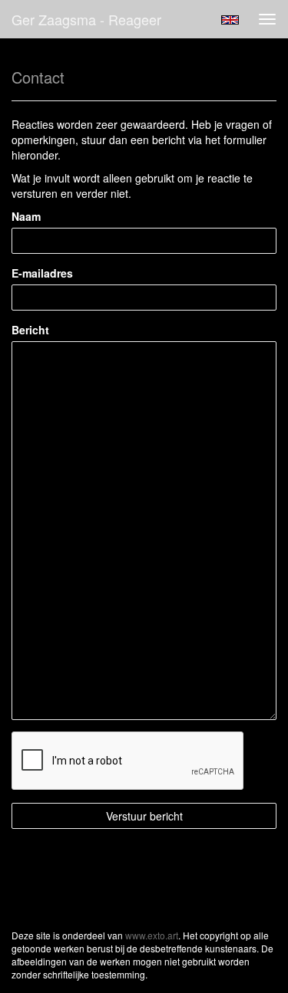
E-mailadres (42, 273)
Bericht (30, 329)
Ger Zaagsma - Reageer (86, 19)
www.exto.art (151, 935)
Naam (26, 216)
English (230, 20)
